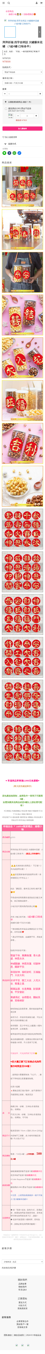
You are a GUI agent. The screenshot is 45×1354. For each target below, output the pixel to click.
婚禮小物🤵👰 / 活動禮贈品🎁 (22, 14)
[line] (4, 153)
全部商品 (10, 11)
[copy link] (19, 153)
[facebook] (9, 153)
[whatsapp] (14, 153)
